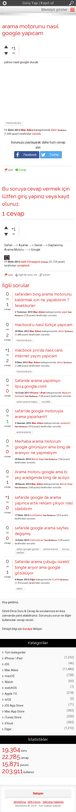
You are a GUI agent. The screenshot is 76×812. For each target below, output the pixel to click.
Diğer (32, 579)
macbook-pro (13, 123)
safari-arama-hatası (26, 402)
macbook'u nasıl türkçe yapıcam (43, 325)
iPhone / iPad (37, 392)
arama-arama (23, 432)
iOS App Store (14, 705)
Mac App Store (14, 711)
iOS (7, 664)
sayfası (20, 552)
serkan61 (65, 423)
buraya (27, 629)
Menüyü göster (54, 9)
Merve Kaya (37, 459)
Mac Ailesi (27, 130)
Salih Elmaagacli (30, 261)
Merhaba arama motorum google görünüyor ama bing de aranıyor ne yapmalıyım (43, 447)
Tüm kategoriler (15, 652)
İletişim (38, 793)
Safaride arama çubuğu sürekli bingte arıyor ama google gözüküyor (42, 567)
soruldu (36, 133)
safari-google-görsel (27, 549)
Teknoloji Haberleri (53, 802)
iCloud (9, 723)
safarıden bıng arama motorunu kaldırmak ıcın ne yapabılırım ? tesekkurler (43, 300)
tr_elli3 (55, 579)
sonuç (65, 549)
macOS (10, 676)
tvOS (8, 699)
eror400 (46, 402)
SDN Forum (34, 802)
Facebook (30, 154)
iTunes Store (13, 717)
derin (54, 130)
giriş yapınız (31, 196)
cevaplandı (23, 265)
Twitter (54, 154)
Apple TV (11, 693)
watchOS (11, 688)
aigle (64, 312)
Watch (9, 682)
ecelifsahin (36, 515)
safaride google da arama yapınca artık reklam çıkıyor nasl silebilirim (44, 503)
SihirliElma (20, 802)
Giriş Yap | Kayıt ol (38, 3)
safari (19, 588)
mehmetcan (36, 540)
